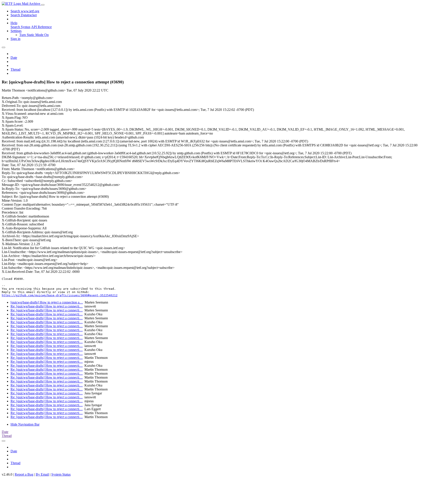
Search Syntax (20, 27)
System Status (61, 474)
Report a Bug (24, 474)
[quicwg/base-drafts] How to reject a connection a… (47, 302)
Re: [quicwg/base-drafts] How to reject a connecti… (47, 306)
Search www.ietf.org (25, 11)
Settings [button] (16, 31)
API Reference (41, 27)
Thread (15, 69)
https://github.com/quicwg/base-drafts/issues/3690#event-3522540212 (60, 295)
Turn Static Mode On (34, 35)
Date (14, 57)
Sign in (15, 39)
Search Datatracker (24, 15)
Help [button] (14, 23)
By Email (42, 474)
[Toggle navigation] (43, 4)
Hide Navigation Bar (25, 424)
